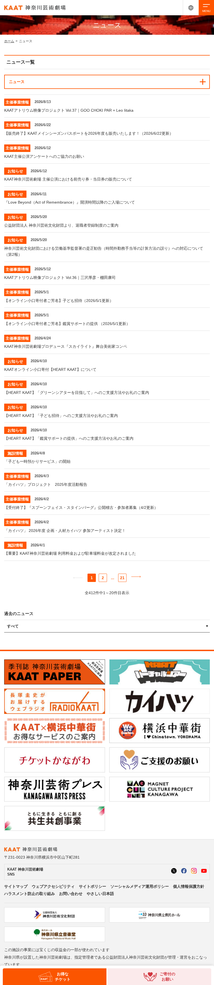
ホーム (9, 41)
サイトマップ (16, 886)
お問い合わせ (70, 893)
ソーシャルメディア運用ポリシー (139, 886)
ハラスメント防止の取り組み (29, 893)
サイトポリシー (92, 886)
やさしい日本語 (100, 893)
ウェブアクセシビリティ (53, 886)
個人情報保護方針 (188, 886)
